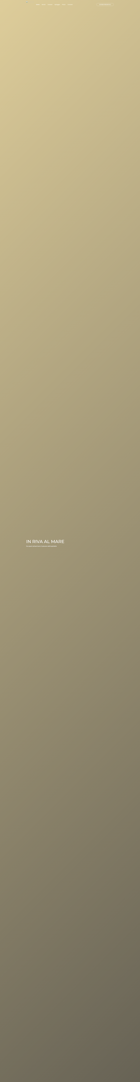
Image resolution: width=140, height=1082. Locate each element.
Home (38, 4)
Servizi (43, 4)
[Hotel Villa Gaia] (30, 4)
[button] (104, 4)
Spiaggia (57, 4)
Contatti (70, 4)
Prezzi (63, 4)
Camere (50, 4)
